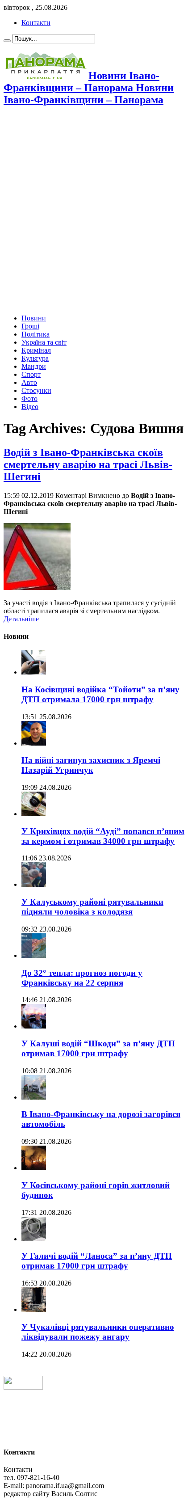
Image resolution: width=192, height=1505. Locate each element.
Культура (35, 358)
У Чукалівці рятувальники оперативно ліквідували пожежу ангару (97, 1331)
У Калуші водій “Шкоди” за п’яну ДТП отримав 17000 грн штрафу (98, 1048)
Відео (29, 406)
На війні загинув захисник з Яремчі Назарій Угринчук (90, 765)
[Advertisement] (96, 211)
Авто (29, 382)
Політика (35, 334)
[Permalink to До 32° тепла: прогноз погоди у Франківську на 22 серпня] (33, 955)
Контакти (35, 22)
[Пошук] (7, 40)
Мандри (33, 366)
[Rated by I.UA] (23, 1387)
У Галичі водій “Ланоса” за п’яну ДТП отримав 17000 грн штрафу (96, 1260)
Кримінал (36, 350)
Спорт (31, 374)
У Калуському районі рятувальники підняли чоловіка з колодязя (92, 906)
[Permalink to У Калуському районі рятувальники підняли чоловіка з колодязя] (33, 884)
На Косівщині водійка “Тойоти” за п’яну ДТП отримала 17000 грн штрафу (100, 694)
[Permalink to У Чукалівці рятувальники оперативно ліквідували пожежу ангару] (33, 1309)
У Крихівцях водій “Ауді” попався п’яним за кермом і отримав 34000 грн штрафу (102, 836)
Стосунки (36, 390)
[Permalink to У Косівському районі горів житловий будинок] (33, 1168)
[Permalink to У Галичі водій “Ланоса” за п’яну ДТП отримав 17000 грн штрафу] (33, 1239)
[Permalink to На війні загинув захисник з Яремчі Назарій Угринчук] (33, 743)
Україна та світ (44, 342)
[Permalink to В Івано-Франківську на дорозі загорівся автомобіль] (33, 1097)
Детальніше (21, 619)
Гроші (30, 326)
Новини (33, 318)
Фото (29, 398)
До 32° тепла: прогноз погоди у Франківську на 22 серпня (81, 977)
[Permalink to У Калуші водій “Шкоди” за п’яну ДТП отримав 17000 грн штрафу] (33, 1026)
